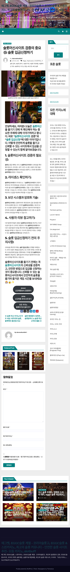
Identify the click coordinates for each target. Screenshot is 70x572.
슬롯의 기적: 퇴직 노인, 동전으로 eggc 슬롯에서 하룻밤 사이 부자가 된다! (18, 514)
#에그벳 (30, 66)
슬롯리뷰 (53, 302)
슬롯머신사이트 (22, 136)
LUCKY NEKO (55, 215)
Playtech (53, 219)
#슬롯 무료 (26, 63)
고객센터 (53, 241)
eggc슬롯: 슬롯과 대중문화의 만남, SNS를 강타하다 (18, 493)
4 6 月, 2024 (43, 518)
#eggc (24, 61)
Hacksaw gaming (55, 210)
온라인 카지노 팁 (55, 319)
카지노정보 (53, 338)
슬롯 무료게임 (54, 93)
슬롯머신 (37, 126)
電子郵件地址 (8, 436)
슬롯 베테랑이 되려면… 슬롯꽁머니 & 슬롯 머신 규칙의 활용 (33, 318)
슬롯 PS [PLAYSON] (56, 298)
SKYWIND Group (56, 224)
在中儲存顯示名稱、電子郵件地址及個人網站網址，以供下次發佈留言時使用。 (23, 458)
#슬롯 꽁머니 (19, 63)
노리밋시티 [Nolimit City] (58, 246)
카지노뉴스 (53, 329)
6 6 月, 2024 (43, 497)
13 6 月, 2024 (9, 497)
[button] (59, 31)
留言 (5, 389)
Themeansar (50, 569)
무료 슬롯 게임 (54, 269)
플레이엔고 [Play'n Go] (57, 355)
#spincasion (30, 61)
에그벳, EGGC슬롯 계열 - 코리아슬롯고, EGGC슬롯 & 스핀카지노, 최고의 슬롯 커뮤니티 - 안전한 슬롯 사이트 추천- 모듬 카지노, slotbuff (34, 10)
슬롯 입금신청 (13, 139)
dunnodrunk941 (17, 58)
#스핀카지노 (38, 61)
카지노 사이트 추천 (7, 43)
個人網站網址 (7, 445)
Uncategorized (55, 229)
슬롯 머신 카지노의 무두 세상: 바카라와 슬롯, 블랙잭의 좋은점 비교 (14, 318)
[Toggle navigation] (67, 31)
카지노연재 (53, 334)
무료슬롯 (53, 281)
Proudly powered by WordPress (24, 569)
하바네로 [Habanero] (56, 360)
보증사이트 (53, 286)
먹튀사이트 (53, 264)
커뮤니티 (53, 343)
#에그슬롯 (35, 66)
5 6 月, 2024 (9, 518)
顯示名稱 (6, 427)
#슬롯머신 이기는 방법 (21, 66)
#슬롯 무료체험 (34, 63)
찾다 (51, 42)
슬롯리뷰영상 (54, 307)
